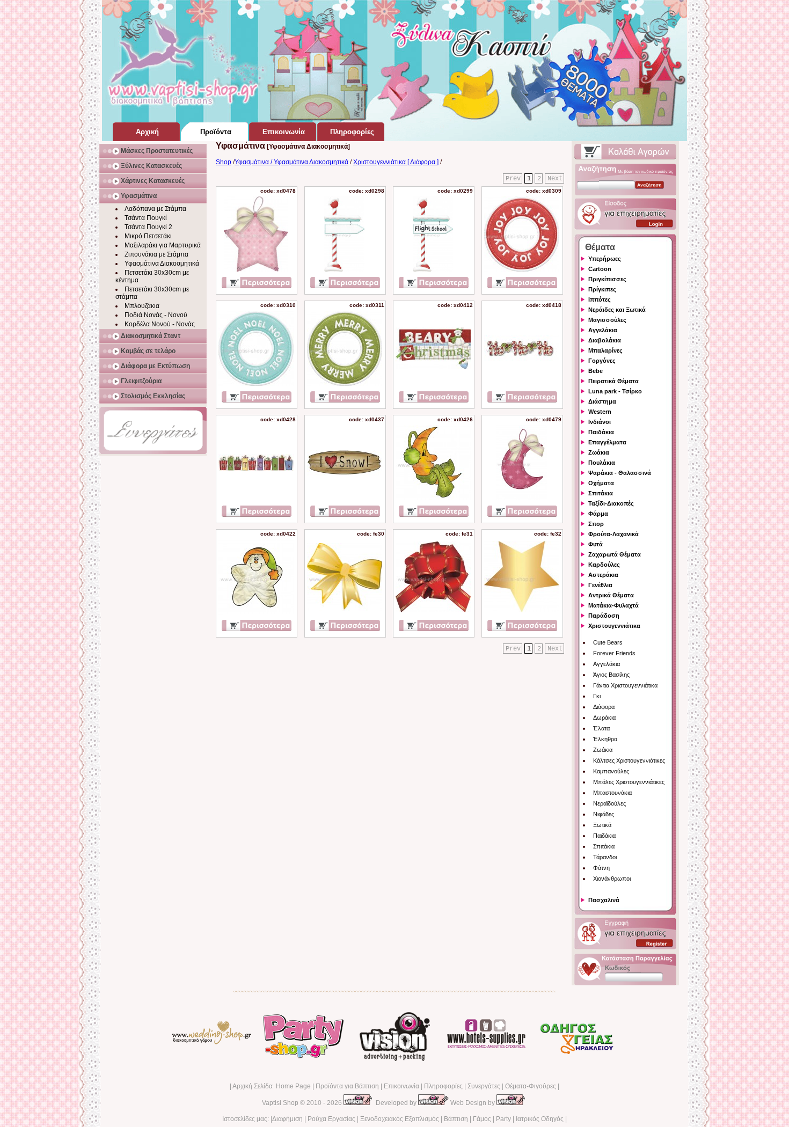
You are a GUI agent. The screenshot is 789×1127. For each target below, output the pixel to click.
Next (554, 178)
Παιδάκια (604, 835)
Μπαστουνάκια (612, 792)
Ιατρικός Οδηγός (540, 1119)
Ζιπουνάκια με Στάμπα (156, 254)
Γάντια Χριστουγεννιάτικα (625, 685)
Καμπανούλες (611, 771)
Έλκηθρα (605, 739)
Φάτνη (601, 868)
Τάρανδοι (605, 857)
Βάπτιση (456, 1119)
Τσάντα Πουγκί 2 (148, 227)
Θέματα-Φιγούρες (530, 1086)
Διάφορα (604, 707)
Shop (223, 162)
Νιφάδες (603, 814)
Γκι (597, 696)
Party (503, 1119)
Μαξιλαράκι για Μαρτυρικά (163, 245)
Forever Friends (614, 653)
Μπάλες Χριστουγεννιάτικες (628, 782)
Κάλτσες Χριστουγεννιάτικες (629, 760)
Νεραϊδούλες (609, 803)
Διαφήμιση (287, 1119)
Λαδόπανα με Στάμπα (155, 209)
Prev (513, 178)
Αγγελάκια (606, 664)
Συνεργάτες (483, 1086)
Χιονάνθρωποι (612, 878)
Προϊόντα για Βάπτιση (347, 1086)
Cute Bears (608, 642)
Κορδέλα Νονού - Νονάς (160, 324)
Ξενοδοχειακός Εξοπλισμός (399, 1119)
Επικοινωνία (401, 1086)
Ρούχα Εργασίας (331, 1119)
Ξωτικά (602, 825)
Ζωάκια (602, 750)
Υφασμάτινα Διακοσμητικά (162, 263)
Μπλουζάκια (142, 306)
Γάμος (482, 1119)
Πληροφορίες (443, 1086)
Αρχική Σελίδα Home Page (271, 1086)
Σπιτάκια (604, 846)
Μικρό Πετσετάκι (148, 236)
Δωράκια (604, 717)
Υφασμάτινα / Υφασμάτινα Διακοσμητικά (291, 162)
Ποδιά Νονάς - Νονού (156, 315)
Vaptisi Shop (280, 1103)
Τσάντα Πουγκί (146, 218)
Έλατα (601, 728)
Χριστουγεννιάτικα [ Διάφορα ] (396, 162)
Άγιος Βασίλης (611, 674)
